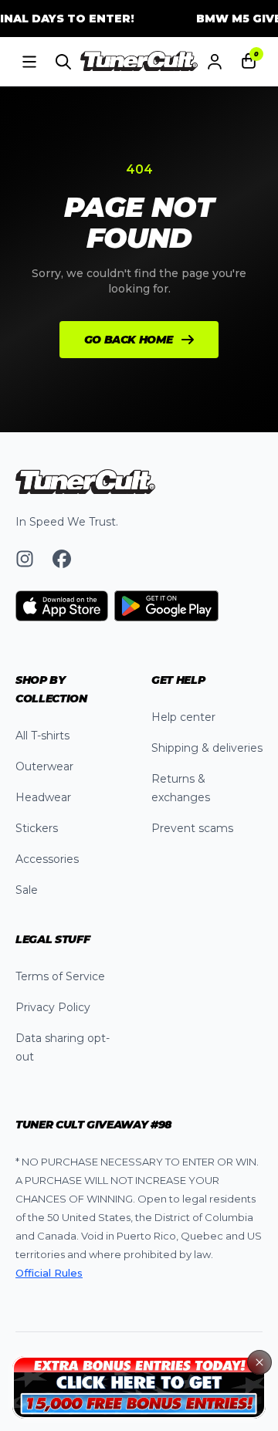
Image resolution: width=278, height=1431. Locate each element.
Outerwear (44, 766)
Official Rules (49, 1273)
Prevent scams (192, 828)
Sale (26, 890)
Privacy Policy (52, 1007)
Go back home (128, 340)
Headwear (43, 797)
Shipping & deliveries (207, 748)
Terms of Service (60, 976)
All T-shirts (42, 736)
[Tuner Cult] (139, 62)
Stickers (36, 828)
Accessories (47, 859)
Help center (183, 717)
